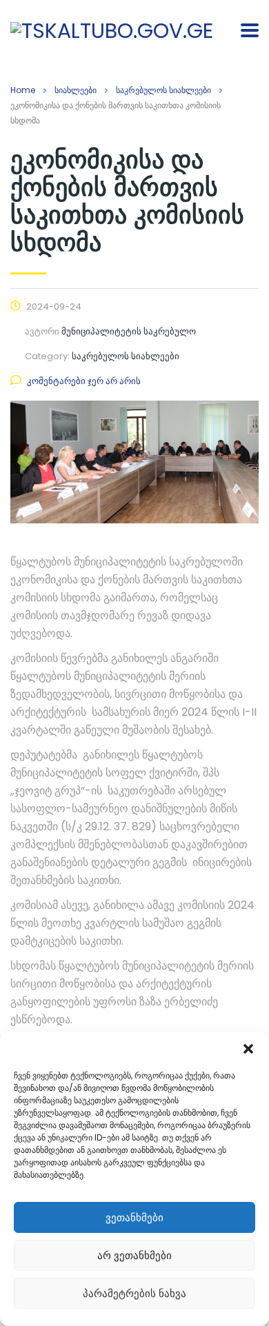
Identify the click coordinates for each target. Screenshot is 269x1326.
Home (22, 90)
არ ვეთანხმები (134, 1255)
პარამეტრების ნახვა (134, 1293)
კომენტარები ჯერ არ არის (84, 381)
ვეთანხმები (134, 1217)
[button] (248, 1049)
